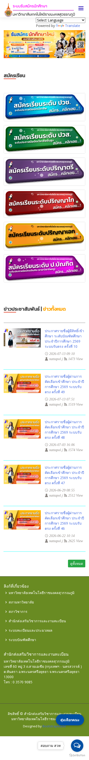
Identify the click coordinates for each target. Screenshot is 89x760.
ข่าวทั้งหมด (54, 309)
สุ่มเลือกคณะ (70, 719)
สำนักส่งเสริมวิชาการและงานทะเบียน (37, 621)
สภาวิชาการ (18, 611)
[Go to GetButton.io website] (77, 755)
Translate (72, 25)
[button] (10, 44)
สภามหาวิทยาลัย (21, 602)
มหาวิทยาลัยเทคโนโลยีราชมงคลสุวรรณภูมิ (41, 593)
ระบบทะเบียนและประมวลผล (30, 630)
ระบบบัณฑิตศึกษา (22, 640)
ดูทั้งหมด (76, 563)
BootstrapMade (54, 726)
